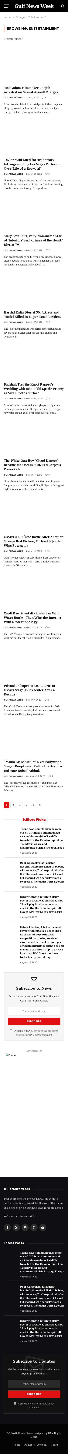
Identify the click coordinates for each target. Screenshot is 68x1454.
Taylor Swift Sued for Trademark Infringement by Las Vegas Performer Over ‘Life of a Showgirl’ (33, 164)
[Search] (62, 6)
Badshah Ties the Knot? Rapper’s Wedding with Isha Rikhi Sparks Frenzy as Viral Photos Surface (33, 388)
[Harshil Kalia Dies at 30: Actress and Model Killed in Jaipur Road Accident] (34, 290)
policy (51, 1403)
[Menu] (6, 6)
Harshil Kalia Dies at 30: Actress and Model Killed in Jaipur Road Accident (32, 314)
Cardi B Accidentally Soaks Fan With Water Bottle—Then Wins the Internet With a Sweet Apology (32, 617)
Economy (42, 1444)
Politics (28, 1444)
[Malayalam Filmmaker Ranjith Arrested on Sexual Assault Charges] (34, 66)
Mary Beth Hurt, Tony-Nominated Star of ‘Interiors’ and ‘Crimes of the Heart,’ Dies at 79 (33, 240)
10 (32, 805)
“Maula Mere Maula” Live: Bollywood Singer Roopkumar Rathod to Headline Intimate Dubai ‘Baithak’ (33, 766)
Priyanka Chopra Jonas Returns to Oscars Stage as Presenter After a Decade (29, 689)
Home (16, 1444)
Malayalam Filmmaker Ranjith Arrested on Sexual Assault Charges (31, 90)
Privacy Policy (32, 1034)
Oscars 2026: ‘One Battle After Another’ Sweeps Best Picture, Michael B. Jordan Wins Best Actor (33, 541)
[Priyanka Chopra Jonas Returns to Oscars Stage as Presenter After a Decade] (34, 663)
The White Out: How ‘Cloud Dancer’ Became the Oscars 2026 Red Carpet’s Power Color (32, 464)
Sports (54, 1444)
